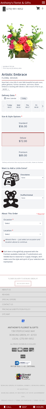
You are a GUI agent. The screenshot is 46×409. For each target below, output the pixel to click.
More (5, 89)
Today (24, 98)
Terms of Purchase (24, 400)
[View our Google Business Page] (23, 322)
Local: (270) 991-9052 (23, 338)
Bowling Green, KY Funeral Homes (15, 385)
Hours (39, 406)
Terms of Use (39, 400)
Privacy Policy (7, 400)
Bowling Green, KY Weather (13, 393)
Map (24, 406)
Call (8, 406)
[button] (39, 9)
